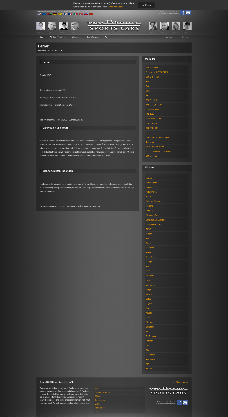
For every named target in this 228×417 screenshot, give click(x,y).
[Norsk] (81, 14)
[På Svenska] (44, 14)
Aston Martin (151, 192)
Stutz (148, 345)
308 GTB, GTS (152, 128)
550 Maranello (152, 68)
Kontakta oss (170, 37)
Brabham (150, 276)
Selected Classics (153, 201)
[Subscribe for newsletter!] (188, 12)
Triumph (149, 341)
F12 (147, 133)
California (150, 142)
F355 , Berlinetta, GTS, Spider (158, 151)
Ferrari (149, 178)
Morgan (149, 211)
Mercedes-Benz (152, 215)
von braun (150, 285)
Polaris (149, 294)
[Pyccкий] (86, 14)
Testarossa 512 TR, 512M (157, 72)
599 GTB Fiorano (153, 77)
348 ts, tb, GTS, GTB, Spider (158, 137)
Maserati (149, 187)
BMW (148, 229)
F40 (147, 86)
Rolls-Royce (151, 257)
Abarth (149, 369)
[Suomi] (65, 14)
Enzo (148, 91)
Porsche (149, 206)
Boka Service (92, 37)
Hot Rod (149, 197)
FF (147, 95)
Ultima (149, 318)
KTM (148, 271)
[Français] (70, 14)
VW (147, 266)
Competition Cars (153, 224)
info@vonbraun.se (180, 382)
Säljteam (98, 396)
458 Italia (150, 114)
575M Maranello (153, 109)
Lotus (148, 299)
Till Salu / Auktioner (58, 37)
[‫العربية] (49, 14)
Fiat (147, 350)
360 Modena (151, 156)
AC (147, 331)
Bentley (149, 243)
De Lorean (150, 355)
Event (107, 37)
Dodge (149, 262)
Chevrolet (150, 248)
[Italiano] (76, 14)
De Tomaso (151, 336)
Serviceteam (100, 400)
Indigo (148, 290)
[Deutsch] (55, 14)
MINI (148, 364)
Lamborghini (151, 183)
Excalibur (150, 327)
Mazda (149, 313)
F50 (147, 81)
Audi (148, 238)
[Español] (60, 14)
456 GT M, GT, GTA (154, 105)
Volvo (148, 252)
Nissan (149, 234)
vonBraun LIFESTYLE (155, 220)
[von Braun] (114, 26)
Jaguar (149, 304)
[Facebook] (182, 12)
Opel (148, 280)
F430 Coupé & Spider (155, 147)
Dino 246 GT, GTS (153, 119)
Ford (148, 308)
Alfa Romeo (151, 359)
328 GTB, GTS (152, 123)
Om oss (185, 37)
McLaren (150, 322)
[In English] (39, 14)
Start (41, 37)
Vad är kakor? (116, 6)
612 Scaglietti (152, 100)
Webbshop (76, 37)
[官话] (91, 14)
